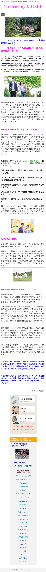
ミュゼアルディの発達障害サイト (29, 161)
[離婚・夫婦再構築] (23, 400)
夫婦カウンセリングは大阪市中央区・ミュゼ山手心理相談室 (23, 7)
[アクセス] (23, 410)
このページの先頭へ (37, 391)
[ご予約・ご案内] (23, 419)
